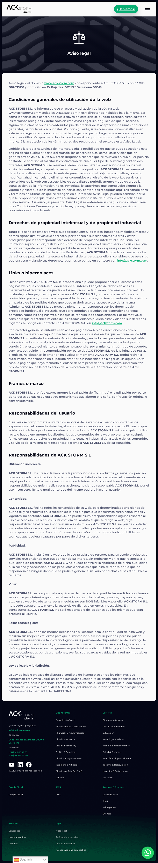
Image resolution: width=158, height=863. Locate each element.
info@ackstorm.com (132, 260)
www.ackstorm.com (59, 83)
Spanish (25, 859)
